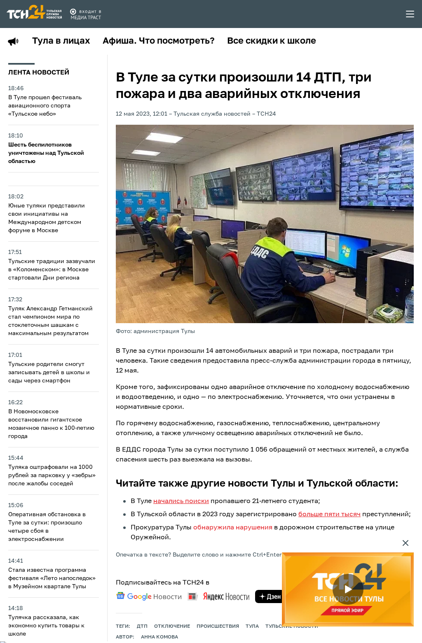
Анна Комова (159, 637)
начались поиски (181, 501)
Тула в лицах (61, 41)
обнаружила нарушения (232, 527)
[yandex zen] (270, 596)
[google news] (149, 596)
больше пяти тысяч (329, 514)
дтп (142, 626)
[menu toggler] (410, 14)
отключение (172, 626)
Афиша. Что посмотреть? (159, 41)
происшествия (218, 626)
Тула (252, 626)
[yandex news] (218, 596)
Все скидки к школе (271, 41)
